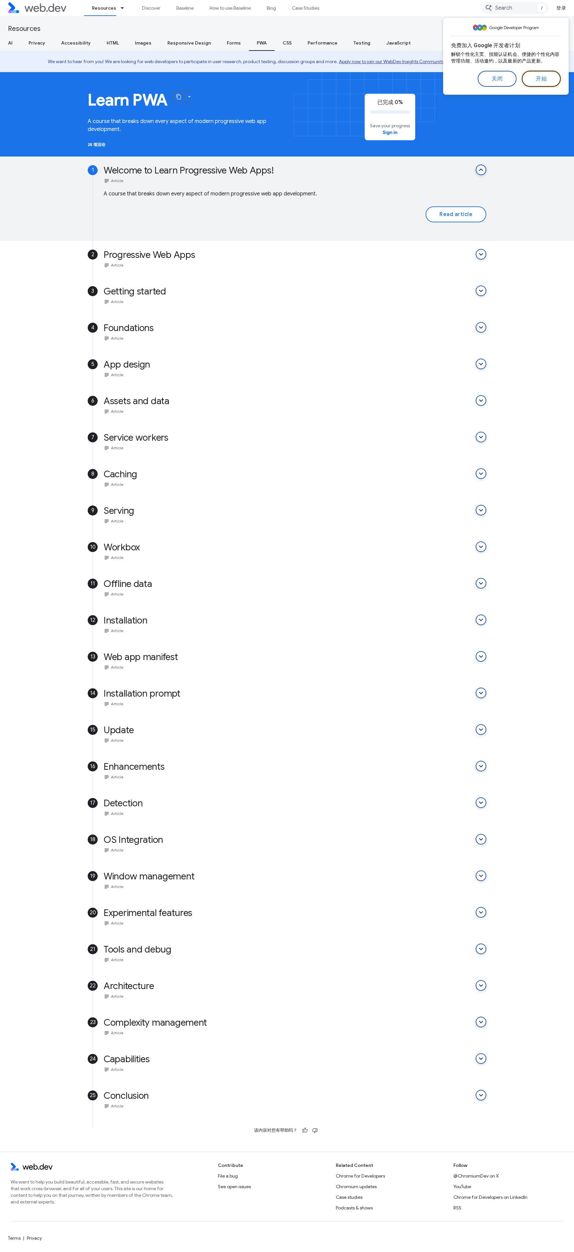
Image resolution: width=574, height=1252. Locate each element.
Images (143, 43)
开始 (541, 78)
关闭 (497, 78)
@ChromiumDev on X (476, 1176)
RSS (457, 1208)
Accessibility (76, 43)
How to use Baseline (230, 8)
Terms (14, 1238)
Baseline (185, 8)
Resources (104, 8)
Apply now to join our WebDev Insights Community (391, 61)
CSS (287, 43)
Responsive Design (189, 43)
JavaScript (398, 43)
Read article (455, 214)
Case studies (349, 1197)
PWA (262, 43)
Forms (234, 43)
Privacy (37, 43)
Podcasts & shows (354, 1208)
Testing (361, 43)
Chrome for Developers (360, 1176)
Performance (322, 43)
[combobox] (515, 8)
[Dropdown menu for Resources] (125, 8)
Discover (151, 8)
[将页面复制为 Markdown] (179, 96)
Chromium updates (356, 1187)
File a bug (228, 1176)
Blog (271, 8)
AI (10, 43)
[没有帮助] (315, 1130)
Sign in (390, 132)
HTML (113, 43)
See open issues (234, 1187)
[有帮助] (305, 1130)
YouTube (462, 1187)
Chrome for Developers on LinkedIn (490, 1197)
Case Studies (305, 8)
